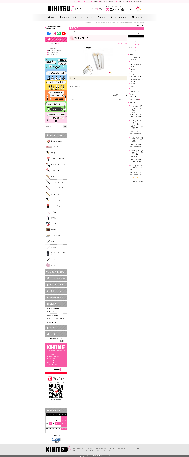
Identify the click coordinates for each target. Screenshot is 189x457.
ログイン (87, 1)
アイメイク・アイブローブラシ (59, 188)
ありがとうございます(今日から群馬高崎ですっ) (136, 146)
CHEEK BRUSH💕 (135, 99)
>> (142, 33)
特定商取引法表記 (53, 315)
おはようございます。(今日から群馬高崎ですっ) (136, 133)
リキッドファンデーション (59, 164)
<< (129, 33)
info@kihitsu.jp (53, 364)
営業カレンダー (52, 322)
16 (138, 44)
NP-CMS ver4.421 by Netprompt (56, 442)
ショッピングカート (122, 1)
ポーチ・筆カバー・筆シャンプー (59, 253)
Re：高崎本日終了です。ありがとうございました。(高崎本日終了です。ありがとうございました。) (136, 125)
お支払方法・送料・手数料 (56, 318)
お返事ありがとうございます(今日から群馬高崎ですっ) (136, 140)
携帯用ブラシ (55, 218)
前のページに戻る (138, 181)
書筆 (52, 241)
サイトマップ (89, 451)
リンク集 (111, 451)
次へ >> (121, 32)
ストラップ (54, 259)
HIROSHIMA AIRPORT (136, 62)
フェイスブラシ (55, 170)
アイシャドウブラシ (57, 182)
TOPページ (140, 25)
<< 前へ (74, 32)
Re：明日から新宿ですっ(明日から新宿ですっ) (136, 168)
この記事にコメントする (120, 95)
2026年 (55, 435)
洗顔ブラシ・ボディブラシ (59, 159)
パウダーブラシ (55, 206)
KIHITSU (132, 71)
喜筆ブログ (74, 28)
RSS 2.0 (136, 177)
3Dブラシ (54, 153)
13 (56, 423)
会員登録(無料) (52, 48)
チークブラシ (55, 176)
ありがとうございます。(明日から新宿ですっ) (136, 161)
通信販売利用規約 (53, 308)
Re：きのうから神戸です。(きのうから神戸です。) (136, 108)
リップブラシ (55, 194)
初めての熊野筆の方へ (57, 141)
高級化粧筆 (54, 229)
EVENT (132, 74)
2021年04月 (136, 33)
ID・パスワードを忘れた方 (107, 1)
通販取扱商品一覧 (78, 448)
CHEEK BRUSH (134, 89)
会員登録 (95, 1)
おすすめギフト (55, 147)
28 (133, 50)
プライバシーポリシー (137, 1)
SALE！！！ (133, 96)
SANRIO (132, 84)
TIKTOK (132, 69)
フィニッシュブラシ (57, 200)
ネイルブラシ (55, 212)
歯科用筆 (53, 247)
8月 (59, 435)
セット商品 (54, 224)
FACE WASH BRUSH (136, 77)
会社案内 (89, 448)
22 (136, 47)
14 (59, 423)
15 (136, 44)
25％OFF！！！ (134, 91)
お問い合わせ (101, 451)
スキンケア (54, 265)
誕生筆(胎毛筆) (55, 235)
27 (131, 50)
